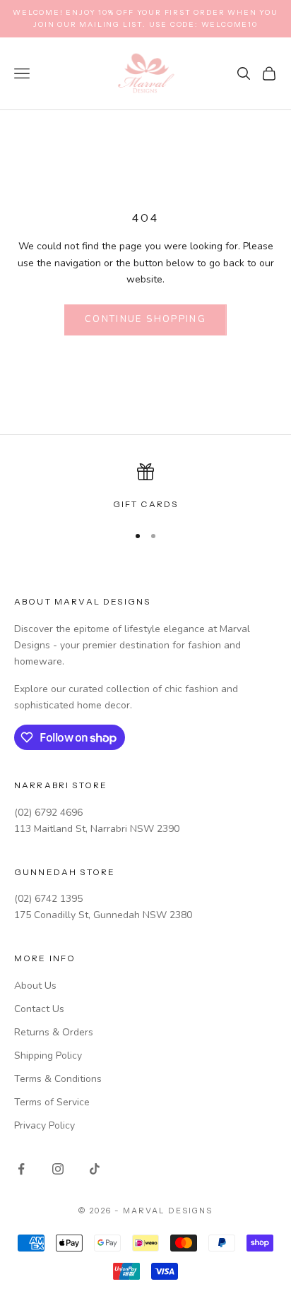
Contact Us (39, 1009)
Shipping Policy (48, 1055)
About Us (35, 985)
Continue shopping (145, 319)
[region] (145, 487)
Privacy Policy (44, 1125)
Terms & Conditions (58, 1079)
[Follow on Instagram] (58, 1169)
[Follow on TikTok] (95, 1169)
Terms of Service (52, 1102)
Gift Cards (146, 504)
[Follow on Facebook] (21, 1169)
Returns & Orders (53, 1032)
